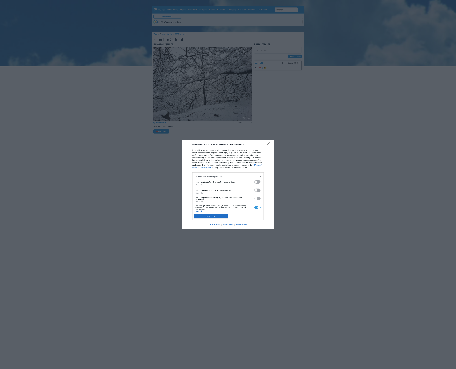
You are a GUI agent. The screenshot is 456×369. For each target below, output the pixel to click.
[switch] (257, 182)
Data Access (228, 225)
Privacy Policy (241, 225)
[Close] (269, 144)
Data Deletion (214, 225)
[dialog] (228, 184)
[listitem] (228, 176)
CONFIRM (211, 216)
